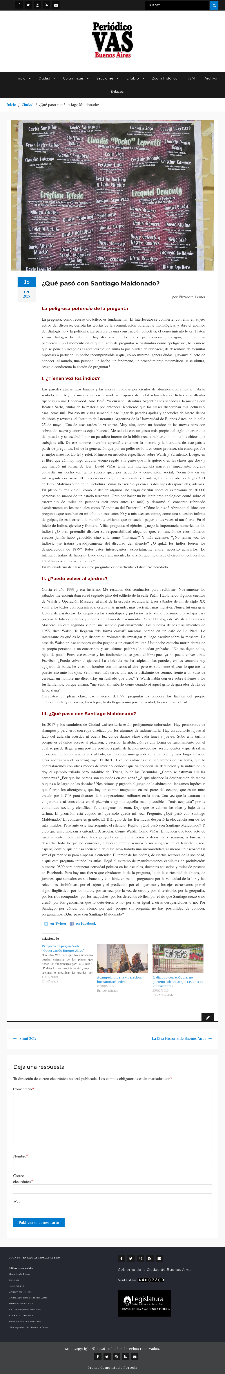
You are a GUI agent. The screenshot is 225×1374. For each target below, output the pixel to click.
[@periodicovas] (19, 5)
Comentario (23, 1088)
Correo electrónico (23, 1178)
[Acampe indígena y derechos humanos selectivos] (122, 958)
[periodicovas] (37, 5)
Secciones (104, 78)
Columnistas (73, 78)
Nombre (20, 1156)
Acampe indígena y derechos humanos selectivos (119, 979)
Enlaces (117, 91)
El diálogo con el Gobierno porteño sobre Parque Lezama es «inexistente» (177, 981)
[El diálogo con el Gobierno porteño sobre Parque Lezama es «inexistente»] (177, 958)
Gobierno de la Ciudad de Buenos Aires (154, 1269)
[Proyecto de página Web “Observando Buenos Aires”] (69, 964)
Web (16, 1201)
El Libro (132, 78)
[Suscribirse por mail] (56, 5)
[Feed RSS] (46, 5)
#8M (191, 78)
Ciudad (44, 78)
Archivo (211, 78)
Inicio (21, 78)
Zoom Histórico (165, 78)
